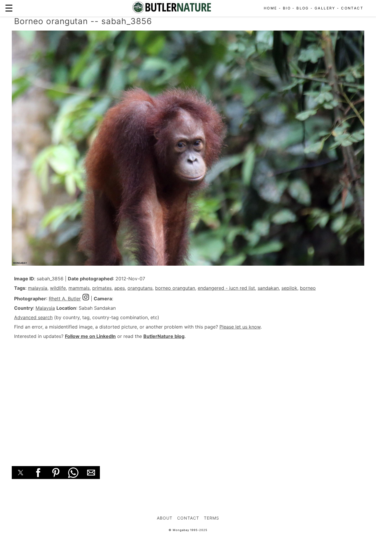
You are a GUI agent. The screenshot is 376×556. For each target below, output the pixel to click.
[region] (188, 396)
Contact (352, 8)
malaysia (37, 288)
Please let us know (240, 327)
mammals (79, 288)
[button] (20, 472)
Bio (287, 8)
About (164, 517)
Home (270, 8)
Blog (302, 8)
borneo (308, 288)
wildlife (58, 288)
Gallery (325, 8)
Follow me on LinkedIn (90, 336)
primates (102, 288)
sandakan (268, 288)
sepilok (289, 288)
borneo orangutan (175, 288)
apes (119, 288)
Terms (211, 517)
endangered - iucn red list (226, 288)
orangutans (139, 288)
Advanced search (33, 317)
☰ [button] (9, 8)
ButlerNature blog (163, 336)
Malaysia (45, 308)
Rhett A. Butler (65, 299)
